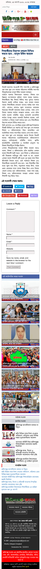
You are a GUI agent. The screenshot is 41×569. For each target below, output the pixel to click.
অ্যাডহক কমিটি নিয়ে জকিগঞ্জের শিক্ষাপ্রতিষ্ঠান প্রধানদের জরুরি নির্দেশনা (20, 297)
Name (9, 234)
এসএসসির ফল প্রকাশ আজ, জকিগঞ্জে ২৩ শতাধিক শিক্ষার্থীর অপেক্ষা (19, 387)
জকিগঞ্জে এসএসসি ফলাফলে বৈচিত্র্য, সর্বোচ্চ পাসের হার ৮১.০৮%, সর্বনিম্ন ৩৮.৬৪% (20, 364)
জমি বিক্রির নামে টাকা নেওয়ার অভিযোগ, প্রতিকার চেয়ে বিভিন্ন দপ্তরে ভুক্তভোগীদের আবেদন (27, 435)
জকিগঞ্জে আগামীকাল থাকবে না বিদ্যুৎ (27, 426)
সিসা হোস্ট (25, 567)
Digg (31, 186)
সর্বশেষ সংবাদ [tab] (20, 417)
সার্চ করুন (33, 7)
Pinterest (23, 195)
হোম (6, 46)
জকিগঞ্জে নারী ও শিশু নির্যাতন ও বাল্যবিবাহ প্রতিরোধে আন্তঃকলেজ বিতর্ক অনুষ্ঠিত (20, 409)
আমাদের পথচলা (14, 507)
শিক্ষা (14, 46)
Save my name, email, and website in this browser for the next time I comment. (18, 260)
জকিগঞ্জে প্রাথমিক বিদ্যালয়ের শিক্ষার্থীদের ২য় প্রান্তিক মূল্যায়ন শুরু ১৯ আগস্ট (20, 320)
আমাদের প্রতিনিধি (20, 512)
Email (9, 242)
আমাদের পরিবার (27, 507)
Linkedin (7, 191)
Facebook (8, 186)
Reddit (19, 191)
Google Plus (9, 195)
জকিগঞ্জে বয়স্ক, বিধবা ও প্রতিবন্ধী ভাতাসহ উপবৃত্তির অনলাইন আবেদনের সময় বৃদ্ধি (26, 452)
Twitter (20, 186)
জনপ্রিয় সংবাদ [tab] (20, 421)
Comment (11, 209)
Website (9, 249)
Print (35, 195)
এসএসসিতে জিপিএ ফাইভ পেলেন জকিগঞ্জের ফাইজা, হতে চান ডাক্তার (20, 342)
